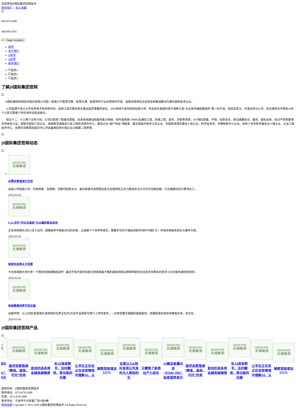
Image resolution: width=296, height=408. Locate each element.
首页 (11, 46)
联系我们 (6, 7)
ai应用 (12, 59)
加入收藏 (21, 7)
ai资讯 (12, 55)
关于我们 (13, 51)
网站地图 (6, 404)
